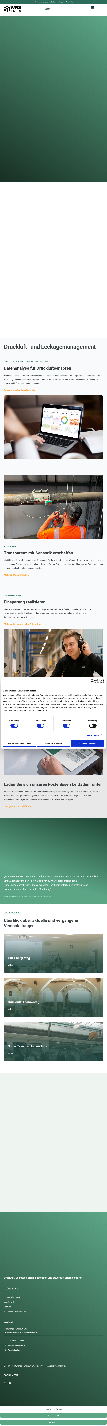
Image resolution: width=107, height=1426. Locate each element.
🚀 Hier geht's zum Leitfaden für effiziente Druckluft (53, 2)
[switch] (40, 726)
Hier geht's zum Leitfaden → (19, 806)
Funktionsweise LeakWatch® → (21, 390)
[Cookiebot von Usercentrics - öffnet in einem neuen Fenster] (92, 681)
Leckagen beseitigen (12, 1297)
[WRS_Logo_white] (26, 1218)
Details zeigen (92, 735)
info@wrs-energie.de (16, 1345)
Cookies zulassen (87, 743)
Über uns (7, 1307)
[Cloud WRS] (47, 8)
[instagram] (5, 1383)
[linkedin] (10, 1383)
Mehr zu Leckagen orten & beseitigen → (25, 624)
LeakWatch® (9, 1302)
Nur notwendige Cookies (19, 743)
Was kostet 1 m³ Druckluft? (15, 1312)
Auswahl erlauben (53, 743)
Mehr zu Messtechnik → (16, 575)
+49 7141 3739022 (16, 1341)
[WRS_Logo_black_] (15, 6)
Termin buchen (14, 1350)
